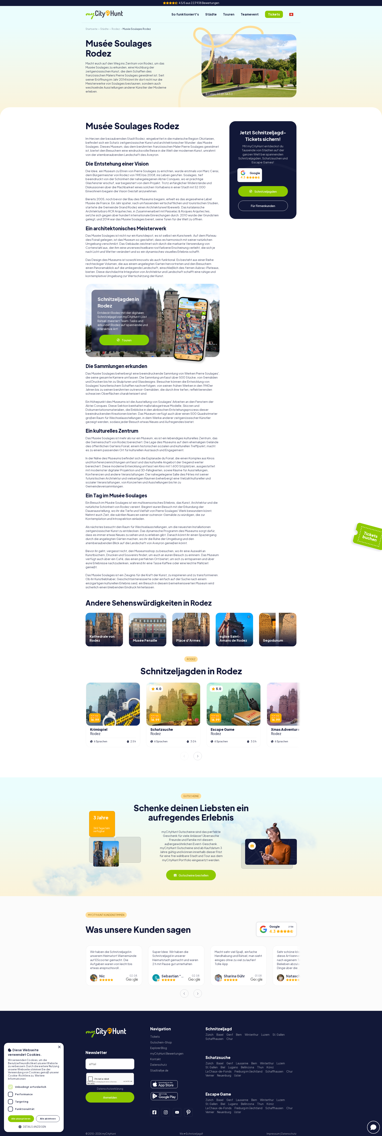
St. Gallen (279, 1034)
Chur (229, 1038)
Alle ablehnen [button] (48, 1118)
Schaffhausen (214, 1038)
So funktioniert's (185, 14)
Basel (219, 1034)
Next (198, 756)
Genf (229, 1034)
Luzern (265, 1034)
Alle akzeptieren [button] (20, 1118)
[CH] (291, 14)
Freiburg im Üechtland (248, 1071)
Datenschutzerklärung (110, 1088)
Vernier (210, 1075)
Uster (237, 1075)
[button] (34, 1126)
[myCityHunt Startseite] (108, 14)
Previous (184, 756)
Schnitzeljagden (265, 191)
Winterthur (251, 1034)
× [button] (59, 1047)
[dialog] (34, 1087)
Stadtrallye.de (159, 1070)
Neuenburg (224, 1075)
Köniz (270, 1067)
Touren (228, 14)
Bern (239, 1034)
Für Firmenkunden (263, 206)
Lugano (233, 1067)
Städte (211, 14)
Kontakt (155, 1059)
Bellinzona (247, 1067)
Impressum (273, 1133)
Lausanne (242, 1063)
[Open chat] (373, 1127)
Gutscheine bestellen (194, 875)
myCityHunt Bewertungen (166, 1053)
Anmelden (110, 1097)
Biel (223, 1067)
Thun (260, 1067)
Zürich (209, 1034)
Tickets (155, 1036)
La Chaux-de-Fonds (219, 1071)
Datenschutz (158, 1064)
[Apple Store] (164, 1084)
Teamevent (250, 14)
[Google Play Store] (164, 1096)
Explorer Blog (158, 1048)
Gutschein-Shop (161, 1042)
